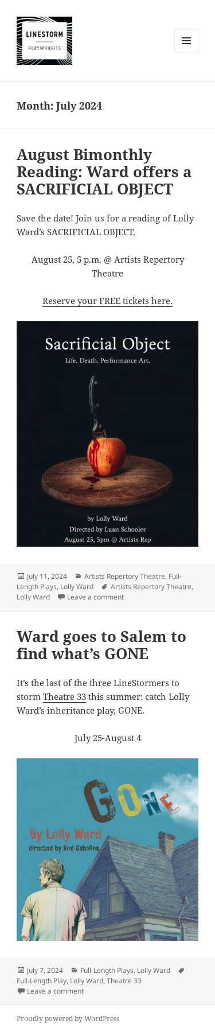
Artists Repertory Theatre (124, 576)
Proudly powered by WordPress (68, 1018)
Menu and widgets (186, 52)
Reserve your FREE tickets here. (107, 300)
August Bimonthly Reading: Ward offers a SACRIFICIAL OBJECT (104, 171)
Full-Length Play (42, 981)
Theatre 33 (64, 696)
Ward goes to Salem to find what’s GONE (101, 645)
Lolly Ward (76, 586)
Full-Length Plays (107, 970)
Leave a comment (95, 597)
